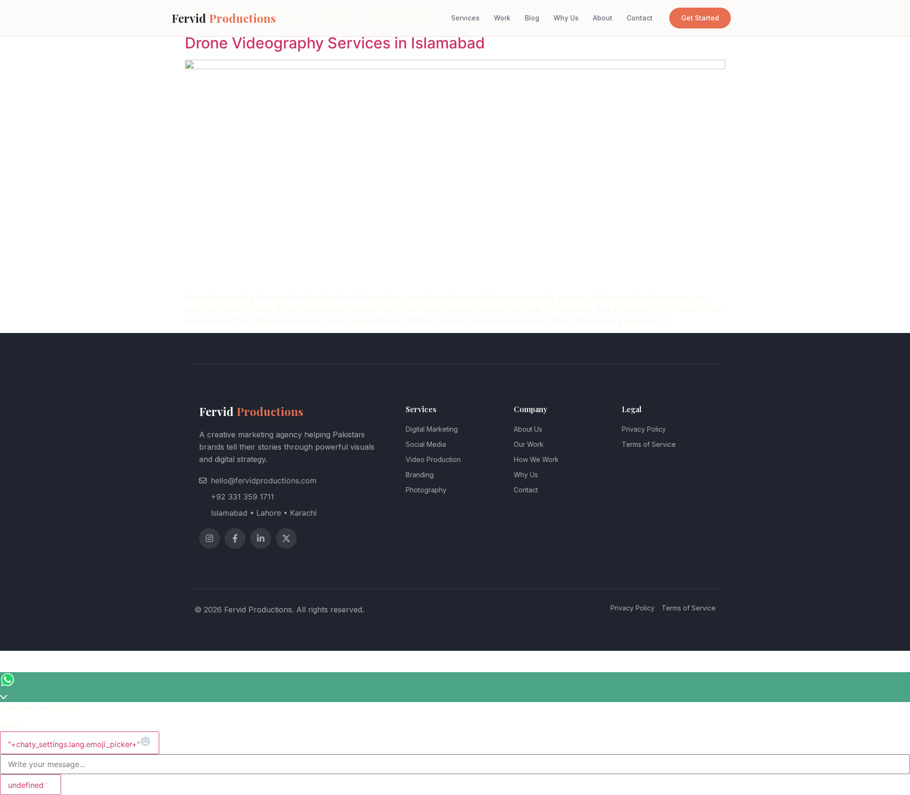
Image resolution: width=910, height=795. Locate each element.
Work (502, 18)
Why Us (566, 18)
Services (465, 18)
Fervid (224, 18)
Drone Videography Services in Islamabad (335, 43)
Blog (532, 18)
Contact (640, 18)
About (602, 18)
